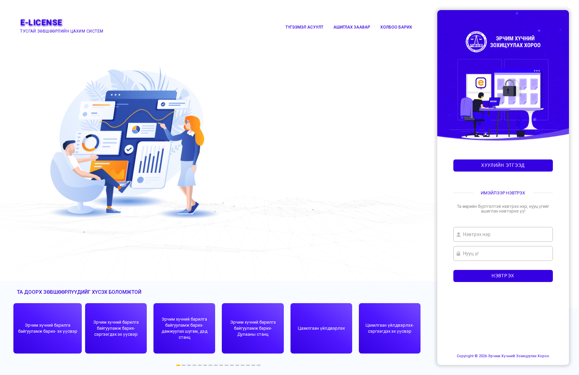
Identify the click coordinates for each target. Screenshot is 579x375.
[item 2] (189, 365)
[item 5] (205, 365)
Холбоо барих (396, 27)
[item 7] (216, 365)
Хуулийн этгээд (503, 165)
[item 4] (200, 365)
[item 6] (210, 365)
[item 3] (194, 365)
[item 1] (184, 365)
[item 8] (221, 365)
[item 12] (243, 365)
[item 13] (248, 365)
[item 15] (259, 365)
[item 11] (237, 365)
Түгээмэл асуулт (304, 27)
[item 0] (178, 365)
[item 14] (253, 365)
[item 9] (226, 365)
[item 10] (232, 365)
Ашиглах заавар (351, 27)
